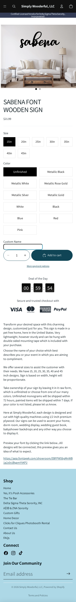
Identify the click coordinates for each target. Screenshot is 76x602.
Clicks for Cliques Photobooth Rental (26, 523)
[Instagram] (13, 553)
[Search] (14, 6)
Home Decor (11, 518)
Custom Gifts (11, 513)
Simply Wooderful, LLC (31, 586)
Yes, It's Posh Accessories (18, 493)
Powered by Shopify (54, 586)
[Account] (61, 6)
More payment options (38, 266)
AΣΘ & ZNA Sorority (15, 508)
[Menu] (5, 6)
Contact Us (10, 528)
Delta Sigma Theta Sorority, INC (22, 503)
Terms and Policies (38, 595)
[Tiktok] (20, 553)
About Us (9, 533)
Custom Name (12, 242)
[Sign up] (68, 574)
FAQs (6, 538)
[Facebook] (5, 553)
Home (7, 488)
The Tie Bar (10, 498)
